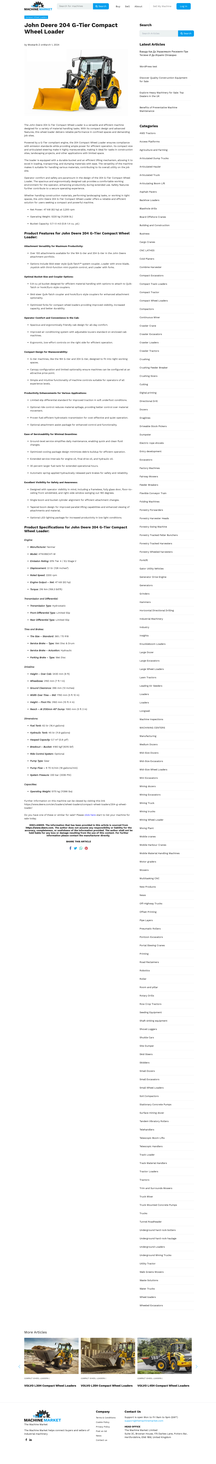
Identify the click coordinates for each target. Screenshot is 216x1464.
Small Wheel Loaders (152, 1087)
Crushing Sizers (148, 376)
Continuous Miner (150, 317)
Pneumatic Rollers (150, 928)
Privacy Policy (103, 1427)
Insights (144, 635)
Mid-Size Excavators (151, 761)
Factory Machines (150, 468)
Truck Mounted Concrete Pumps (158, 1205)
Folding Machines (149, 501)
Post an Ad (101, 1431)
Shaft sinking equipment (153, 1020)
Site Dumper (147, 1045)
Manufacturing (148, 736)
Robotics (145, 970)
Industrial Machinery (151, 618)
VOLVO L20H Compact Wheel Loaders (50, 1385)
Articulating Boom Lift (152, 183)
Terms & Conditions (105, 1417)
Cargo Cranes (147, 242)
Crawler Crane (148, 325)
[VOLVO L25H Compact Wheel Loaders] (108, 1355)
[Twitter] (75, 847)
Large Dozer (147, 652)
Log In (183, 6)
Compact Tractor (149, 292)
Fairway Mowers (149, 476)
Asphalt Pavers (148, 191)
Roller (143, 978)
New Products (148, 886)
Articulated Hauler (150, 166)
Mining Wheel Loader (152, 819)
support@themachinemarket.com (144, 1420)
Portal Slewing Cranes (152, 945)
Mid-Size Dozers (149, 752)
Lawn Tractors (148, 677)
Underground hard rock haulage (158, 1238)
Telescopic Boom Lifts (152, 1138)
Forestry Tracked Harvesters (156, 543)
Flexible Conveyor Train (153, 493)
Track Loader (147, 1154)
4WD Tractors (147, 133)
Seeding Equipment (151, 1012)
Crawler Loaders (149, 342)
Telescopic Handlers (151, 1146)
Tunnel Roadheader (151, 1221)
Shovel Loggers (148, 1029)
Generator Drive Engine (153, 577)
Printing (144, 953)
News (143, 895)
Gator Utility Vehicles (152, 568)
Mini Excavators (149, 778)
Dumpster (145, 434)
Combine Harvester (151, 267)
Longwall (145, 711)
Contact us (101, 1440)
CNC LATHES (147, 250)
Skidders (144, 1062)
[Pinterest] (86, 847)
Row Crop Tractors (150, 1004)
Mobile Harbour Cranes (153, 844)
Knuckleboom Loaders (152, 644)
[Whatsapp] (81, 847)
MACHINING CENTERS (152, 727)
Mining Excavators (150, 794)
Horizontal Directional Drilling (157, 610)
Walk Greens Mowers (152, 1272)
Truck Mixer (146, 1196)
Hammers (145, 602)
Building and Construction (155, 225)
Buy (118, 6)
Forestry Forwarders (151, 510)
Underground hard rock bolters (158, 1230)
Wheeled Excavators (151, 1305)
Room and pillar (149, 987)
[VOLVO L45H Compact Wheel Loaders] (164, 1355)
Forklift (144, 560)
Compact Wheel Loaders (36, 17)
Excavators (146, 459)
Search (102, 6)
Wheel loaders (148, 1297)
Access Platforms (150, 141)
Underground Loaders (152, 1246)
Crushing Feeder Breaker (154, 367)
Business (144, 233)
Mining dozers (148, 786)
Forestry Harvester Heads (154, 518)
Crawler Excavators (151, 334)
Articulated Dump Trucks (154, 158)
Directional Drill (149, 401)
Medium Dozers (149, 744)
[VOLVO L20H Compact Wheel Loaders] (51, 1355)
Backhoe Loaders (149, 200)
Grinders (144, 593)
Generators (146, 585)
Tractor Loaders (149, 1171)
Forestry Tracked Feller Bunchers (159, 535)
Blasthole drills (148, 208)
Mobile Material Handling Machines (160, 853)
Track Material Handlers (153, 1163)
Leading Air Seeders (151, 685)
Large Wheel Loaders (152, 669)
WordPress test (148, 66)
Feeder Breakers (149, 484)
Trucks (143, 1213)
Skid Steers (146, 1054)
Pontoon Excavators (151, 937)
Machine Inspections (151, 719)
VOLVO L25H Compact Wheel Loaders (107, 1385)
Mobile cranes (148, 836)
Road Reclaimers (149, 962)
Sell (127, 6)
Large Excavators (149, 660)
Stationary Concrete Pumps (155, 1104)
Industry (144, 627)
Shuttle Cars (147, 1037)
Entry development (150, 451)
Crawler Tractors (149, 350)
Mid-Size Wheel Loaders (153, 769)
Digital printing (148, 392)
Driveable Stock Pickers (153, 426)
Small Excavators (149, 1079)
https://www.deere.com (39, 827)
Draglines (145, 417)
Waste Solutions (149, 1280)
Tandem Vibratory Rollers (154, 1121)
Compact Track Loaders (153, 283)
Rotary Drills (147, 995)
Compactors (147, 309)
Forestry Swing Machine (153, 526)
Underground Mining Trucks (155, 1255)
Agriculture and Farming (154, 150)
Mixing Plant (147, 828)
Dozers (144, 409)
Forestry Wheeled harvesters (156, 551)
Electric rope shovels (152, 443)
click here (90, 815)
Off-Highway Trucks (151, 903)
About (138, 6)
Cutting (144, 384)
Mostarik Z (34, 44)
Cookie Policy (102, 1422)
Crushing (145, 359)
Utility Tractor (148, 1263)
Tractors (144, 1179)
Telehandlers (147, 1129)
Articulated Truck (150, 175)
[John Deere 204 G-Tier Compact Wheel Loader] (78, 82)
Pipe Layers (146, 920)
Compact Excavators (151, 275)
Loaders (144, 694)
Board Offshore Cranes (153, 217)
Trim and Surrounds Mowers (156, 1188)
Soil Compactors (149, 1096)
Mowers (144, 870)
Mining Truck (147, 803)
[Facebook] (70, 847)
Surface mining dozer (152, 1112)
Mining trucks (147, 811)
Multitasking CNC (149, 878)
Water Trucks (147, 1288)
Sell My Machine (162, 6)
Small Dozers (147, 1071)
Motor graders (148, 861)
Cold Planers (147, 258)
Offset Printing (148, 911)
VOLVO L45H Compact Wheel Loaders (163, 1385)
